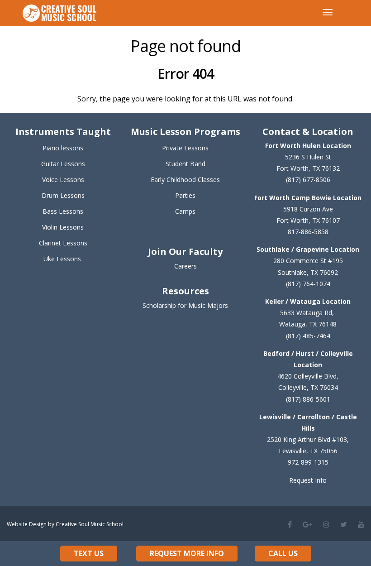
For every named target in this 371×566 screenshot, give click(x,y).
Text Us (89, 553)
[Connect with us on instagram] (326, 524)
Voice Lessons (63, 179)
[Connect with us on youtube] (361, 524)
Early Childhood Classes (185, 179)
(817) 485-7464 (308, 335)
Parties (185, 195)
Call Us (283, 553)
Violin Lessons (63, 227)
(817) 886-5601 (308, 399)
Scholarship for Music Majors (185, 305)
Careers (185, 266)
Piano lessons (63, 148)
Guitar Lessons (63, 163)
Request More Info (187, 553)
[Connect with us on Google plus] (307, 524)
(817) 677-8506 (308, 179)
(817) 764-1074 (308, 283)
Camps (185, 211)
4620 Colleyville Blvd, (307, 376)
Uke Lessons (62, 258)
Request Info (308, 480)
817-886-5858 (308, 231)
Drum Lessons (63, 195)
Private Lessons (185, 148)
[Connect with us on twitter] (343, 524)
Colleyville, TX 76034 (308, 387)
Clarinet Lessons (63, 243)
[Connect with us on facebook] (290, 524)
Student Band (185, 163)
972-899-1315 (308, 462)
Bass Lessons (63, 211)
